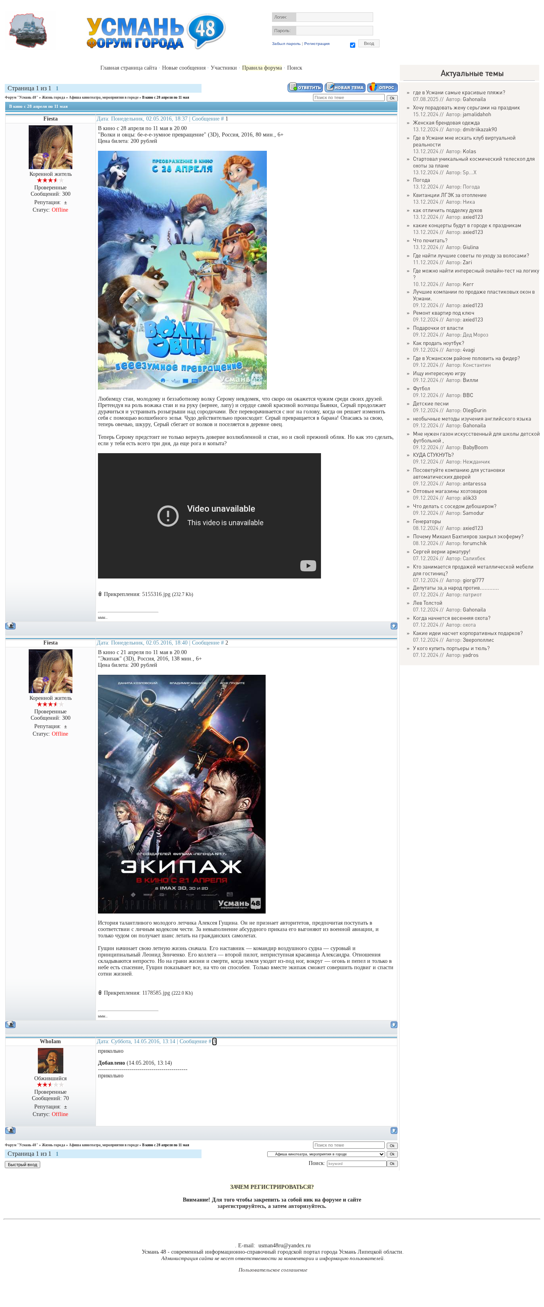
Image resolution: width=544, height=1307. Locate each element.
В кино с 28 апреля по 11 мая (165, 97)
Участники (224, 68)
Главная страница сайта (128, 68)
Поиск (294, 68)
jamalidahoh (477, 114)
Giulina (471, 246)
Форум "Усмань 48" (21, 97)
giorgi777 (473, 580)
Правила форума (262, 68)
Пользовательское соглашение (273, 1270)
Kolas (469, 151)
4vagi (469, 349)
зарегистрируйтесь (241, 1206)
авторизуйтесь (306, 1206)
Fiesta (50, 119)
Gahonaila (474, 98)
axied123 (473, 216)
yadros (471, 654)
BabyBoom (475, 447)
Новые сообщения (183, 68)
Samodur (473, 512)
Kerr (468, 283)
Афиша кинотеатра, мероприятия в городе (104, 97)
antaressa (474, 483)
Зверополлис (478, 639)
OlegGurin (474, 410)
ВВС (468, 395)
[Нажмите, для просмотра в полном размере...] (182, 388)
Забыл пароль (286, 43)
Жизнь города (53, 97)
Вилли (470, 379)
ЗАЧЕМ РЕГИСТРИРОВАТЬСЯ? (272, 1187)
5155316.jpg (156, 594)
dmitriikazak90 (480, 129)
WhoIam (50, 1041)
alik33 (470, 497)
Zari (467, 262)
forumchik (475, 543)
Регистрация (317, 43)
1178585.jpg (156, 993)
